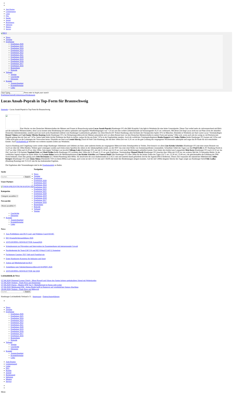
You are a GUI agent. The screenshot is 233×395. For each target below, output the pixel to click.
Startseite (4, 109)
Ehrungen (14, 216)
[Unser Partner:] (17, 186)
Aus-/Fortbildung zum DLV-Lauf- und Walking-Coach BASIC (30, 234)
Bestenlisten (38, 205)
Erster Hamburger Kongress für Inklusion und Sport (26, 259)
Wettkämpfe (30, 95)
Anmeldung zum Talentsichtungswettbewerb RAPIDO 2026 (29, 267)
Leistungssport (20, 95)
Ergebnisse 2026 (40, 181)
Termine (37, 176)
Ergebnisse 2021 (40, 191)
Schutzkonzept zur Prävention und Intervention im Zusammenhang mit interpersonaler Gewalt (42, 246)
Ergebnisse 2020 (40, 194)
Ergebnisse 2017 (40, 200)
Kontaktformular (17, 222)
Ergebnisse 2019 (40, 196)
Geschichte (15, 213)
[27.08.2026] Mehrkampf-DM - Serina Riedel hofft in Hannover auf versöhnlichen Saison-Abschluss (39, 287)
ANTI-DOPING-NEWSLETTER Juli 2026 (23, 271)
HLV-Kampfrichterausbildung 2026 (19, 238)
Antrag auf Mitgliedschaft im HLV (19, 263)
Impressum (37, 297)
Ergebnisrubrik (48, 165)
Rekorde (37, 207)
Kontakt (9, 218)
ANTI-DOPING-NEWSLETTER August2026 (24, 242)
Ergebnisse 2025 (40, 183)
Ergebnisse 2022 (40, 189)
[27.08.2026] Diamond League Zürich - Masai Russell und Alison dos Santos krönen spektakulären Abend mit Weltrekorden (48, 280)
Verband (37, 209)
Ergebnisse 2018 (40, 198)
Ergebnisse (5, 95)
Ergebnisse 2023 (40, 187)
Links (13, 224)
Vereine (37, 211)
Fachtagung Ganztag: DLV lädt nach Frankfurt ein (25, 254)
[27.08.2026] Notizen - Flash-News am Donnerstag (20, 283)
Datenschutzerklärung (51, 297)
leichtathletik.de (22, 142)
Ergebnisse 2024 (40, 185)
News (36, 174)
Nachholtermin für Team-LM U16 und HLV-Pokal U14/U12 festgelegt (33, 250)
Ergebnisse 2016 (40, 202)
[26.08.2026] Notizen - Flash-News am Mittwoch (20, 289)
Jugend (12, 95)
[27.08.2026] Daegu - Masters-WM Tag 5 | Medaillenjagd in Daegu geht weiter (31, 285)
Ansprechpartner (17, 220)
